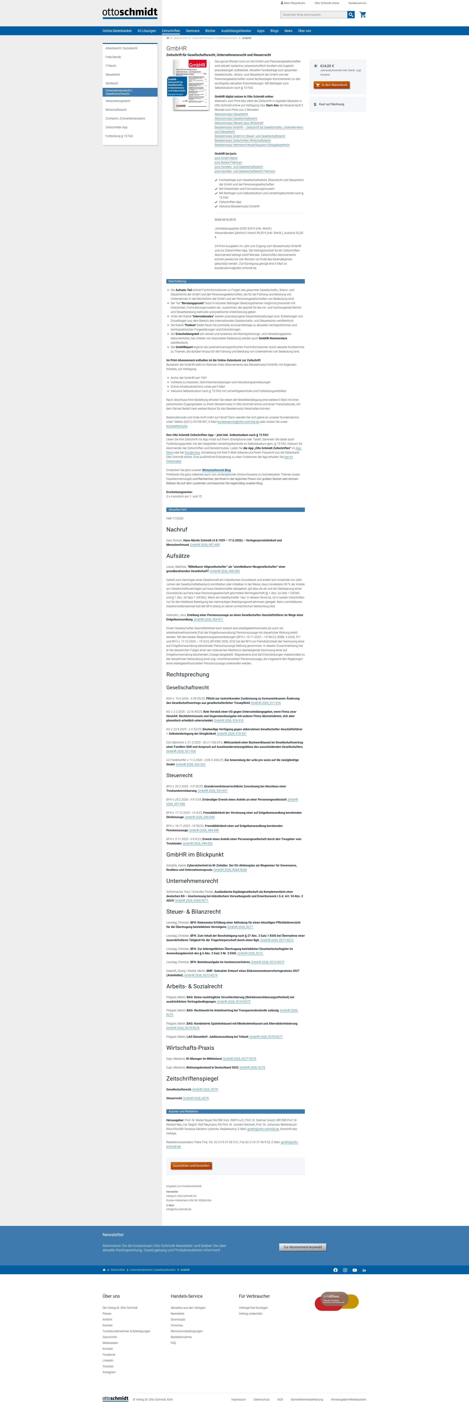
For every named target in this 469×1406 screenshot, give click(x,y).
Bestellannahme (181, 1337)
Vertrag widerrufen (251, 1313)
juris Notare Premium (228, 162)
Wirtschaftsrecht (116, 109)
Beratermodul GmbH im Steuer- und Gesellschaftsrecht (250, 136)
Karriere (107, 1325)
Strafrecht (112, 83)
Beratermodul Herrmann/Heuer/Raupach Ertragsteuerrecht (252, 145)
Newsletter (177, 1313)
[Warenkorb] (362, 14)
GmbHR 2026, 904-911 (208, 619)
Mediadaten (110, 1343)
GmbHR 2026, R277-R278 (239, 1058)
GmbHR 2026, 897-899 (205, 545)
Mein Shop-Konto (294, 3)
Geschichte (110, 1337)
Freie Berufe (113, 57)
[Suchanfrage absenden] (351, 14)
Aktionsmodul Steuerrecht (231, 114)
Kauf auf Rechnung (331, 104)
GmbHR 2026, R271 (240, 927)
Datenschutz (262, 1399)
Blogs (274, 31)
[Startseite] (115, 1400)
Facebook (109, 1354)
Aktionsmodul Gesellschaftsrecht (236, 118)
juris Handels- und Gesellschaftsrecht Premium (245, 171)
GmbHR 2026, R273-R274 (200, 975)
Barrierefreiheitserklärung (307, 1399)
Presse (107, 1313)
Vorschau (177, 1325)
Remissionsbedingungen (187, 1331)
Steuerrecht (113, 74)
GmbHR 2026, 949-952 (198, 843)
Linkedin (108, 1360)
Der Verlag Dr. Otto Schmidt (120, 1308)
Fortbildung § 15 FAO (119, 136)
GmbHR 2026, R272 (250, 953)
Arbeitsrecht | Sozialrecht (121, 48)
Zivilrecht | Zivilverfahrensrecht (125, 118)
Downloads (178, 1319)
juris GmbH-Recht (226, 158)
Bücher (210, 31)
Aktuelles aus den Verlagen (188, 1308)
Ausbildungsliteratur (236, 31)
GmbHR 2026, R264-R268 (230, 870)
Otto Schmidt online (327, 3)
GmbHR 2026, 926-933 (190, 764)
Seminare (193, 31)
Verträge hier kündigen (253, 1308)
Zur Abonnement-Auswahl (303, 1247)
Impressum (238, 1399)
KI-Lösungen (147, 31)
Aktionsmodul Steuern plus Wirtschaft (239, 123)
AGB (280, 1399)
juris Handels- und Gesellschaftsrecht (239, 167)
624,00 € (340, 70)
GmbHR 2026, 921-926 (181, 751)
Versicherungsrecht (118, 101)
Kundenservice (357, 3)
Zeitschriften (171, 31)
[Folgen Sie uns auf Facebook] (335, 1269)
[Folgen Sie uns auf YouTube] (354, 1269)
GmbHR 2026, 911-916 (266, 703)
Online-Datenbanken (117, 31)
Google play (192, 452)
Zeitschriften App (117, 127)
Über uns (304, 31)
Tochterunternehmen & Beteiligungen (126, 1331)
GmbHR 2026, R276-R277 (266, 1036)
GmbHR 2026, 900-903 (225, 571)
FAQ (173, 1343)
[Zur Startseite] (167, 38)
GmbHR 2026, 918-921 (232, 733)
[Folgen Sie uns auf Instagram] (345, 1269)
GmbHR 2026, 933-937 (212, 790)
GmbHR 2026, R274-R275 (233, 1001)
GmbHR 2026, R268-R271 (191, 900)
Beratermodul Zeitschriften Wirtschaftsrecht (243, 140)
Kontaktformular (176, 426)
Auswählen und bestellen (191, 1166)
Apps (261, 31)
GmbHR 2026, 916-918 (228, 720)
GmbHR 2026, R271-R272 (276, 940)
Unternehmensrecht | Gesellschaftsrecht (215, 38)
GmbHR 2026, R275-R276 (183, 1028)
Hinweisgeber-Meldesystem (348, 1399)
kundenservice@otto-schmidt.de (238, 422)
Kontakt (108, 1349)
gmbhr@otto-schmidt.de (263, 1129)
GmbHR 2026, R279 (252, 1067)
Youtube (108, 1366)
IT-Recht (111, 66)
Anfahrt (107, 1319)
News (288, 31)
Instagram (109, 1372)
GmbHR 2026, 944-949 (204, 830)
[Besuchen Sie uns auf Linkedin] (363, 1269)
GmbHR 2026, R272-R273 (267, 962)
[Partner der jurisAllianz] (336, 1301)
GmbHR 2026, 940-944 (200, 817)
